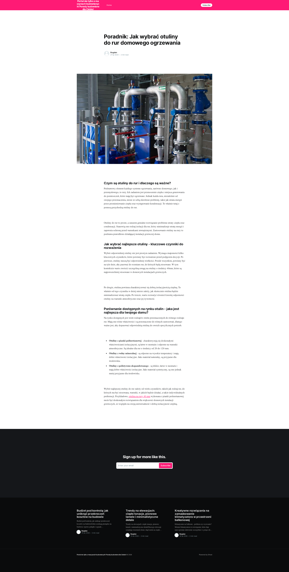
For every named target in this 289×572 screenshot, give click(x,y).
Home (109, 5)
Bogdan (113, 52)
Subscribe (207, 5)
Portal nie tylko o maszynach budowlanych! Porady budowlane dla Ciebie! (101, 555)
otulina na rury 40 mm (139, 396)
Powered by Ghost (205, 555)
